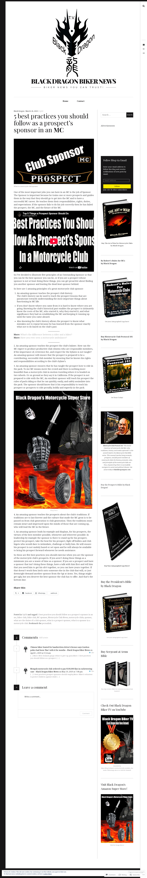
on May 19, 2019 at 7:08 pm (71, 672)
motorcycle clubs (76, 617)
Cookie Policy (47, 874)
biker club (21, 617)
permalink (46, 623)
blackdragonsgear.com (122, 469)
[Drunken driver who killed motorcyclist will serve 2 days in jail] (144, 49)
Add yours (43, 638)
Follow (117, 186)
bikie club (31, 617)
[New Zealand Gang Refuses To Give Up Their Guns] (144, 53)
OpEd (41, 111)
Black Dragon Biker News (73, 81)
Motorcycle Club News (58, 617)
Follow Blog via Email (115, 160)
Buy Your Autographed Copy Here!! (117, 566)
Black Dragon (19, 111)
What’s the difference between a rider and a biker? (46, 334)
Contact (80, 101)
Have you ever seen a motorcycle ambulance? (44, 337)
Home (65, 101)
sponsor (88, 617)
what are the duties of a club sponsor (30, 620)
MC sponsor (42, 617)
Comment (86, 713)
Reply (56, 653)
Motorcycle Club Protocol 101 (113, 446)
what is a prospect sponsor (58, 620)
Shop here (54, 510)
